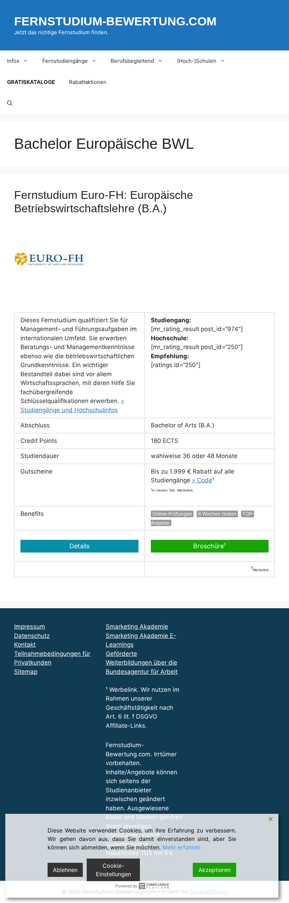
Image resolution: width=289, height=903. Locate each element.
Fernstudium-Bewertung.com (115, 21)
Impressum (29, 626)
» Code (202, 480)
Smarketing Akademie (137, 626)
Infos (13, 60)
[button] (9, 103)
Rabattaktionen (87, 82)
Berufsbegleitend (132, 60)
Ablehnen (65, 869)
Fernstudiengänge (65, 60)
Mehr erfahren (181, 847)
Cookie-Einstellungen (113, 870)
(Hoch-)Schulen (196, 60)
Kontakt (25, 644)
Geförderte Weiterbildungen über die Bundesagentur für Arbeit (142, 662)
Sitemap (25, 671)
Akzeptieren (214, 869)
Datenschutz (32, 635)
